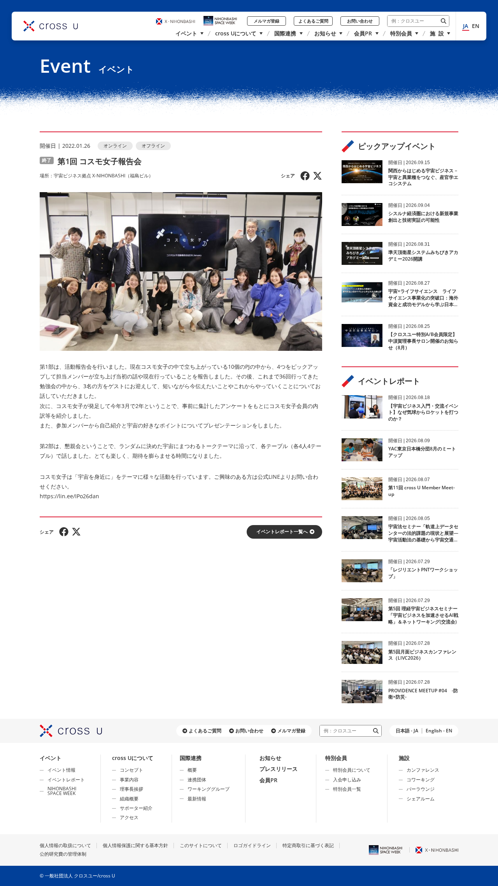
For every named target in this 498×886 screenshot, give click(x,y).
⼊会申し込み (347, 779)
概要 (192, 770)
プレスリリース (279, 768)
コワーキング (421, 779)
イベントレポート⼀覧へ (282, 531)
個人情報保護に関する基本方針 (135, 845)
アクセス (129, 817)
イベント (186, 33)
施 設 (437, 33)
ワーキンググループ (209, 789)
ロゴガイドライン (252, 845)
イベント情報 (61, 770)
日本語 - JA (407, 730)
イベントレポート (66, 779)
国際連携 (285, 33)
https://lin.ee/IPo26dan (69, 496)
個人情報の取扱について (65, 845)
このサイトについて (201, 845)
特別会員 (401, 33)
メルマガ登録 (266, 21)
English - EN (439, 730)
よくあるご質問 (313, 21)
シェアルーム (421, 798)
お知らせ (325, 33)
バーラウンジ (421, 789)
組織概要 (129, 798)
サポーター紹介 (136, 808)
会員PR (363, 33)
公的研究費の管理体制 (63, 854)
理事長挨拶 (131, 789)
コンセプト (131, 770)
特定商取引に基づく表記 (308, 845)
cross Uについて (235, 33)
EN (475, 26)
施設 (404, 758)
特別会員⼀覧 (347, 789)
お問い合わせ (360, 21)
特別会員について (351, 770)
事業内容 (129, 779)
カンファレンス (423, 770)
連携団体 (197, 779)
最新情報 (197, 798)
